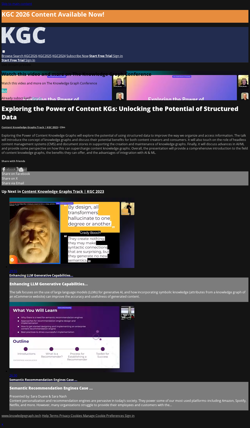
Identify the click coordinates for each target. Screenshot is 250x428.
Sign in (118, 56)
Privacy (65, 416)
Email (23, 169)
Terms (54, 416)
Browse (7, 56)
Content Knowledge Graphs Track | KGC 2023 (30, 127)
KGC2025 (45, 56)
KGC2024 (59, 56)
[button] (3, 51)
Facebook (9, 169)
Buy (4, 91)
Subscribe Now (77, 56)
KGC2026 (31, 56)
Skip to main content (17, 4)
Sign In (30, 60)
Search (18, 56)
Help (46, 416)
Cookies (77, 416)
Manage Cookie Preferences (104, 416)
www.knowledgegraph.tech (21, 416)
